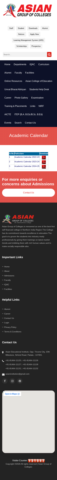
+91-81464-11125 (13, 360)
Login (6, 322)
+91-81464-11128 (30, 364)
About (6, 271)
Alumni (45, 28)
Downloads (33, 28)
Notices (21, 34)
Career (7, 314)
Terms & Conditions (12, 332)
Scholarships (21, 46)
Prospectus (36, 46)
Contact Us (28, 192)
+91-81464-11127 (13, 364)
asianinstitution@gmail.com (17, 374)
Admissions (9, 276)
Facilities (8, 289)
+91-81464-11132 (30, 368)
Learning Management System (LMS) (28, 40)
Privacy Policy (10, 327)
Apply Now (34, 34)
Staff (11, 28)
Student (21, 28)
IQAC (6, 284)
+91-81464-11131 (13, 368)
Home (7, 266)
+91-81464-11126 (30, 360)
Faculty (7, 280)
